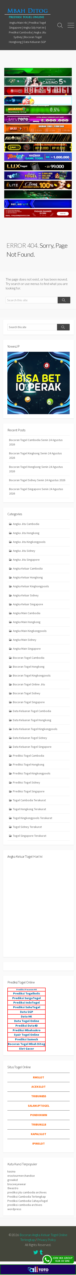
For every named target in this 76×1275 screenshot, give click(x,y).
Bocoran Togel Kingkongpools (32, 675)
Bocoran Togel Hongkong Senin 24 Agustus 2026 (36, 469)
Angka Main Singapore (27, 649)
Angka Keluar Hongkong (28, 577)
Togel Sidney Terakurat (27, 827)
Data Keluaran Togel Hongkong (32, 720)
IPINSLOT (38, 1143)
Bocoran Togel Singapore (29, 702)
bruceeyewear (16, 1184)
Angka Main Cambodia (26, 613)
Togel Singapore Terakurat (29, 836)
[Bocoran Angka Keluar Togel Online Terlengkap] (27, 13)
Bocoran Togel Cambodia (28, 658)
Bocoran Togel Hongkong (29, 666)
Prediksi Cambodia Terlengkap (26, 1196)
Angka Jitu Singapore (26, 559)
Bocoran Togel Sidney (26, 693)
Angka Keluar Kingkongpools (31, 586)
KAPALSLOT (38, 1134)
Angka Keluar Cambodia (28, 568)
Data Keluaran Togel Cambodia (32, 711)
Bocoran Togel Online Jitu (29, 684)
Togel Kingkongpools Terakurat (32, 818)
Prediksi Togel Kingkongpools (31, 773)
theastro (12, 1188)
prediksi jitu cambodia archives (27, 1192)
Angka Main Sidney (24, 640)
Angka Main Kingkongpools (30, 631)
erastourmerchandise (21, 1176)
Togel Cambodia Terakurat (29, 800)
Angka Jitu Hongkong (26, 533)
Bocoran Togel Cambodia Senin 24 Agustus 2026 (36, 442)
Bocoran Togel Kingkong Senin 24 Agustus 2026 (35, 455)
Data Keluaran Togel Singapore (32, 747)
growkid (12, 1180)
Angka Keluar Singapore (28, 604)
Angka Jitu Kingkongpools (29, 542)
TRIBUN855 (38, 1096)
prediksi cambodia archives (24, 1205)
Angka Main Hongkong (27, 622)
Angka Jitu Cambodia (26, 524)
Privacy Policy (46, 1240)
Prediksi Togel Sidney (26, 782)
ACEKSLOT (38, 1087)
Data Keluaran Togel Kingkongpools (35, 729)
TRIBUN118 (38, 1124)
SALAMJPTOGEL (38, 1106)
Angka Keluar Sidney (26, 595)
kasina (11, 1171)
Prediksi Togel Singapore (29, 791)
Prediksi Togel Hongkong (28, 764)
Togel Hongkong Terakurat (29, 809)
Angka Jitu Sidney (24, 551)
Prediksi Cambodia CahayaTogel (27, 1201)
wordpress (14, 1209)
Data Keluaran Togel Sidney (30, 738)
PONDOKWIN (38, 1115)
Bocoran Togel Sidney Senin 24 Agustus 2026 (37, 480)
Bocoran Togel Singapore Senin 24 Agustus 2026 (36, 491)
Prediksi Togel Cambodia (28, 755)
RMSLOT (38, 1077)
